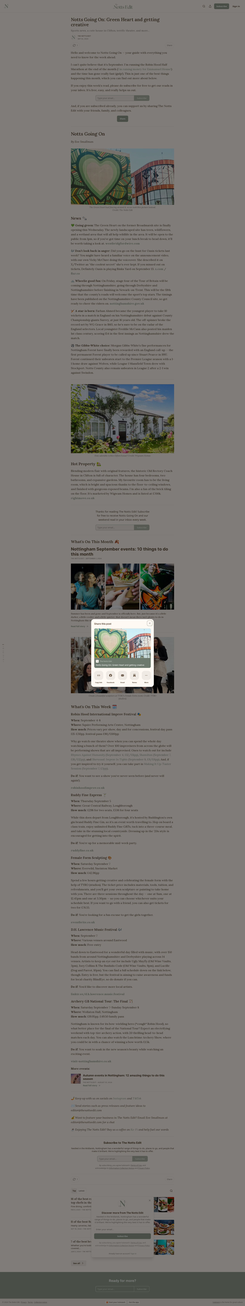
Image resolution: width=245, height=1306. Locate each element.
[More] (146, 675)
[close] (149, 623)
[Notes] (134, 675)
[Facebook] (110, 675)
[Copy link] (98, 675)
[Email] (122, 675)
